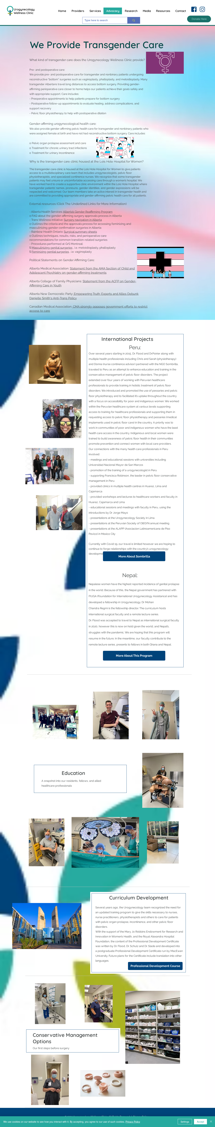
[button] (199, 19)
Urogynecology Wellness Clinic (24, 11)
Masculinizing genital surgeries (52, 247)
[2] (202, 9)
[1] (194, 9)
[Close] (211, 1121)
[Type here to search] (133, 20)
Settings (185, 1121)
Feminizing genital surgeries (50, 251)
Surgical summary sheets (80, 231)
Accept (200, 1121)
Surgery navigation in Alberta (83, 219)
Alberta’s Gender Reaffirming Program (88, 211)
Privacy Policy (132, 1121)
